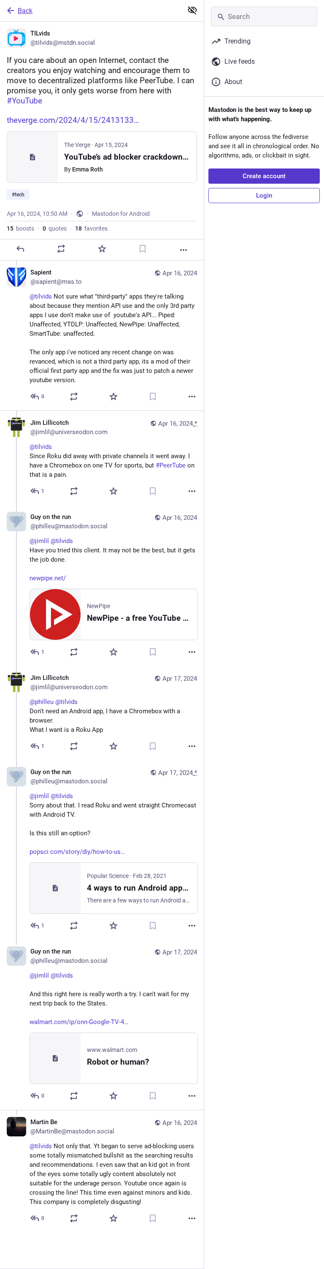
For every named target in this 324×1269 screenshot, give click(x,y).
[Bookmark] (143, 249)
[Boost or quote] (61, 249)
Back (25, 11)
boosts (20, 228)
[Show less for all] (192, 10)
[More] (183, 250)
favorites (91, 228)
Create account (264, 176)
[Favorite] (102, 249)
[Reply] (20, 249)
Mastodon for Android (121, 213)
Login (264, 195)
